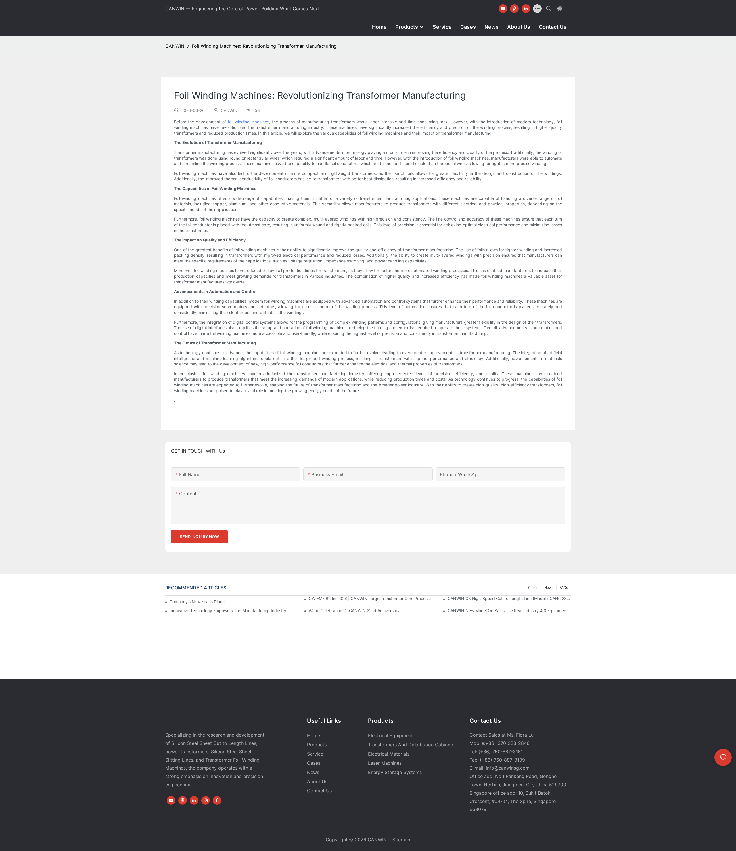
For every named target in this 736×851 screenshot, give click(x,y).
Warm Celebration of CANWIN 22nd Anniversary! (355, 610)
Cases (533, 587)
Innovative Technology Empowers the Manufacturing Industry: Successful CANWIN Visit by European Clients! (231, 610)
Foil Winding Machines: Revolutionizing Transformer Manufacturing (264, 46)
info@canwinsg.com (508, 768)
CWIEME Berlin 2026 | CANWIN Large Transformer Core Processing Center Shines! (370, 598)
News (548, 587)
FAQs (563, 587)
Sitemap (400, 839)
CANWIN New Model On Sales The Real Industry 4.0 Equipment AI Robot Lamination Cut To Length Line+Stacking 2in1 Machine (509, 610)
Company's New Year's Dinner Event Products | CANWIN (199, 601)
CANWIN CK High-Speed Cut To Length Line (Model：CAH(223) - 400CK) (509, 598)
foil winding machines (248, 121)
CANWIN (174, 46)
